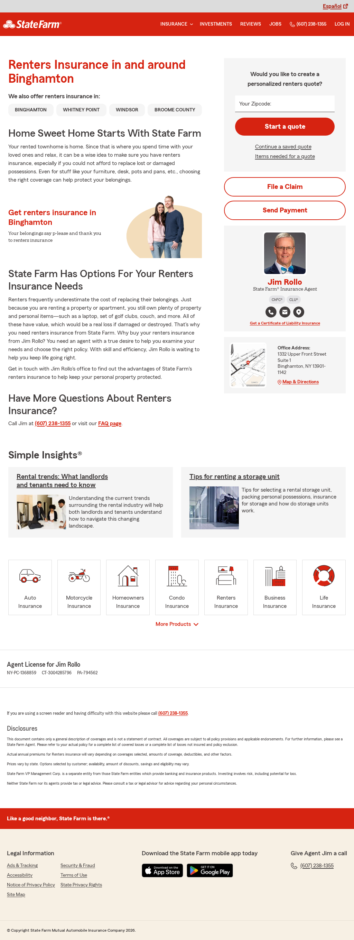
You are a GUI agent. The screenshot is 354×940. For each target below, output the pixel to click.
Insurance (173, 24)
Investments (216, 24)
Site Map (16, 894)
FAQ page (109, 423)
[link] (32, 24)
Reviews (250, 24)
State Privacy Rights (81, 885)
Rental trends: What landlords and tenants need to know (62, 481)
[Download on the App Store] (162, 870)
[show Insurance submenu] (190, 24)
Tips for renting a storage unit (234, 476)
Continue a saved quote (283, 146)
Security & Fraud (77, 865)
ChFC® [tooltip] (277, 300)
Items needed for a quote (285, 156)
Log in (342, 24)
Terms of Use (73, 875)
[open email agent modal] (284, 313)
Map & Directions (300, 382)
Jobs (275, 24)
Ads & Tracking (22, 865)
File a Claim (285, 186)
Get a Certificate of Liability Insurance (285, 323)
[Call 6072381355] (271, 312)
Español (332, 6)
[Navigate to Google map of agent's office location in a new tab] (298, 312)
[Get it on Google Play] (210, 870)
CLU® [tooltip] (293, 300)
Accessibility (19, 875)
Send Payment (285, 210)
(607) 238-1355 (311, 24)
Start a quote (285, 126)
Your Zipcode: (255, 104)
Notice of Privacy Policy (31, 885)
